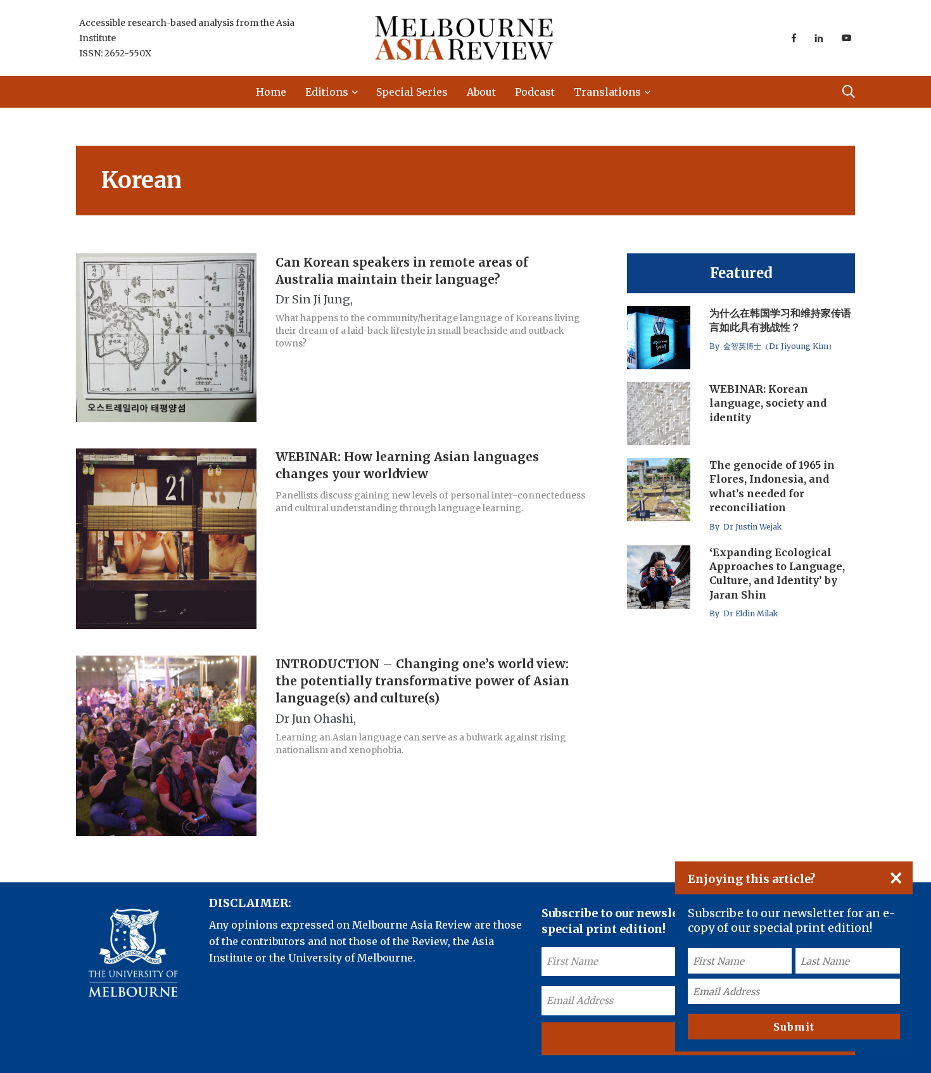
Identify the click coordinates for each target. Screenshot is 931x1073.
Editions (326, 92)
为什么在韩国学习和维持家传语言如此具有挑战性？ (780, 320)
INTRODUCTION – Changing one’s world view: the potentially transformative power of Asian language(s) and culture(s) (422, 681)
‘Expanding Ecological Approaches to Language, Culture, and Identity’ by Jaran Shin (777, 573)
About (481, 92)
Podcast (535, 92)
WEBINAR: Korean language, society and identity (767, 403)
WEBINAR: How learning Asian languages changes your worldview (407, 466)
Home (271, 92)
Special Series (412, 92)
